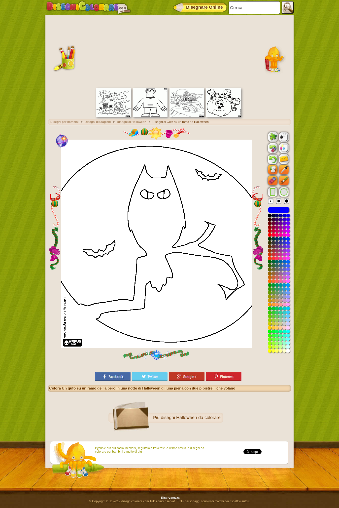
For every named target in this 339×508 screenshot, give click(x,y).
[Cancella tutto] (272, 148)
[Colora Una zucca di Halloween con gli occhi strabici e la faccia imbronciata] (223, 116)
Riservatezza (170, 498)
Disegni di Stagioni (98, 122)
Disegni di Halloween (131, 122)
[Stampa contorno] (283, 136)
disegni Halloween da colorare (191, 417)
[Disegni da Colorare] (88, 7)
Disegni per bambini (64, 122)
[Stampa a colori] (283, 148)
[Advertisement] (169, 51)
